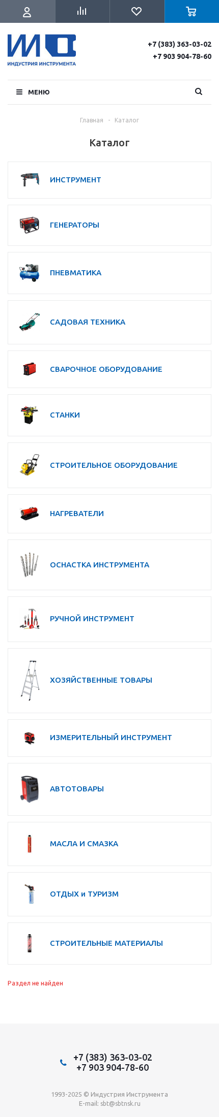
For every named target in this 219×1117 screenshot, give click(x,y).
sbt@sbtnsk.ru (120, 1103)
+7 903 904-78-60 (182, 56)
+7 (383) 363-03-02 (179, 44)
